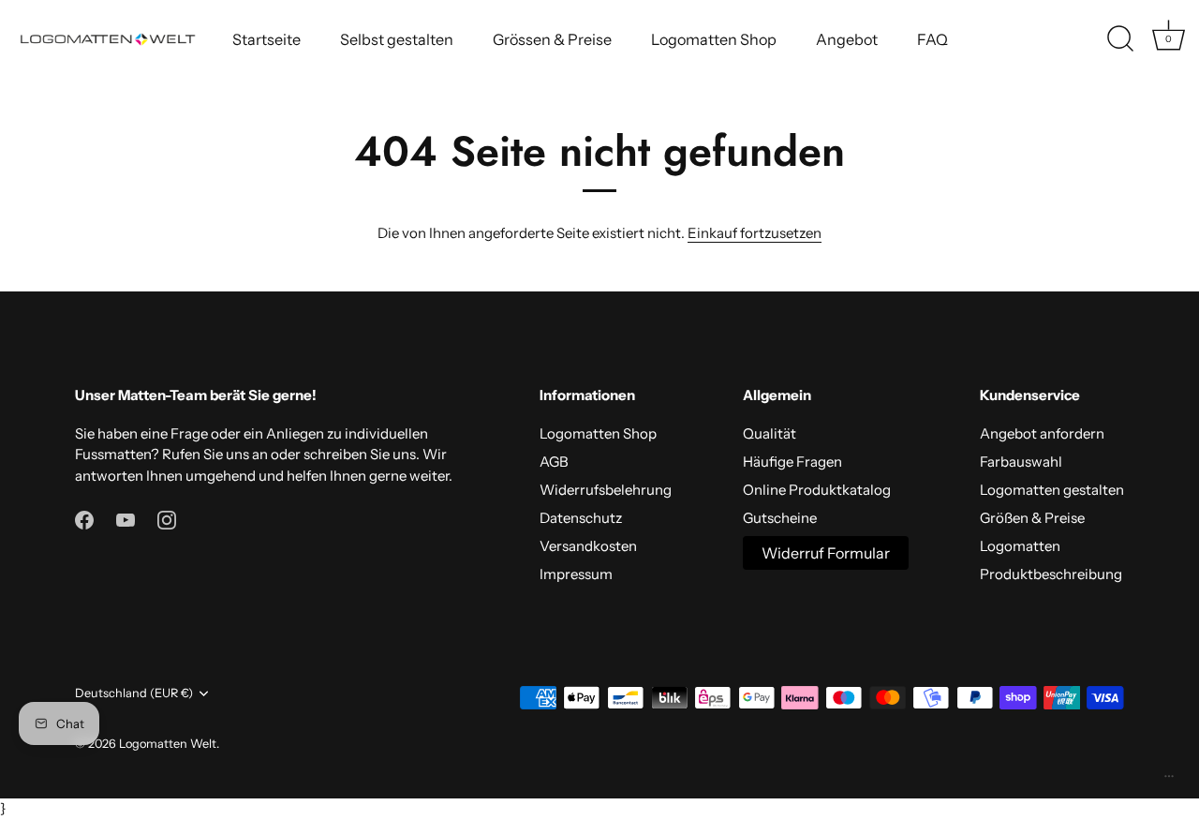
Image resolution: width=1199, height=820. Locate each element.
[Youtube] (125, 519)
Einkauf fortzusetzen (755, 233)
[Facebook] (84, 519)
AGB (554, 461)
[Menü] (1169, 780)
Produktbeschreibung (1051, 574)
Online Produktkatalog (817, 490)
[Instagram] (166, 519)
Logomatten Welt (167, 744)
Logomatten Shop (714, 39)
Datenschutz (581, 518)
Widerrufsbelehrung (606, 490)
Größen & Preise (1032, 518)
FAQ (932, 39)
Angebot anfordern (1042, 433)
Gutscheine (780, 518)
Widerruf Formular (826, 553)
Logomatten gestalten (1052, 490)
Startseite (266, 39)
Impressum (576, 574)
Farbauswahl (1021, 461)
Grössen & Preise (552, 39)
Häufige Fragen (792, 461)
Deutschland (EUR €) (134, 693)
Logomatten (1020, 546)
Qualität (769, 433)
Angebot (847, 39)
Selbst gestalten (396, 39)
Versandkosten (588, 546)
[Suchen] (1120, 39)
